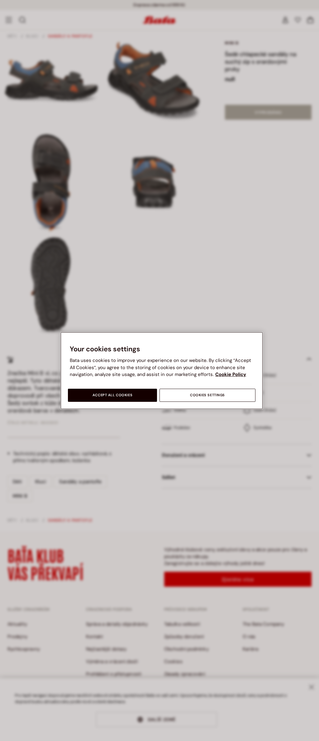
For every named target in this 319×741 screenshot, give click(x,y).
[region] (161, 370)
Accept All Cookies (112, 395)
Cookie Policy (230, 374)
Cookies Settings (207, 395)
